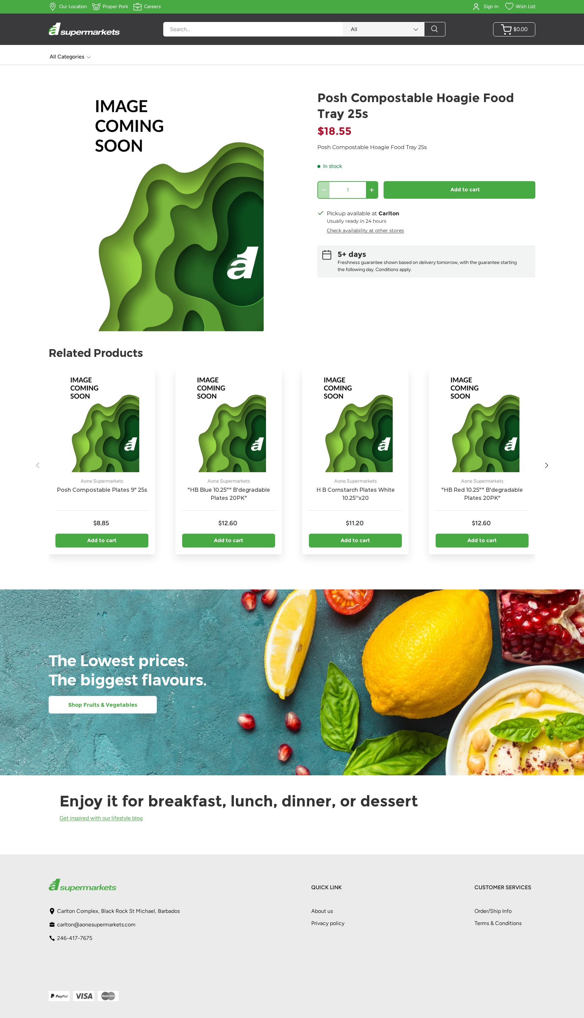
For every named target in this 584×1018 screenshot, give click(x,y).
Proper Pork (115, 6)
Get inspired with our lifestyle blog (101, 818)
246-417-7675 (74, 938)
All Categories (67, 56)
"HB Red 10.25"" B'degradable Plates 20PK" (482, 494)
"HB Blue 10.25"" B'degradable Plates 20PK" (229, 494)
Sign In (491, 6)
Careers (152, 6)
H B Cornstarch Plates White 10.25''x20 (355, 494)
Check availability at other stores (365, 230)
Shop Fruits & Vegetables (102, 705)
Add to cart (465, 190)
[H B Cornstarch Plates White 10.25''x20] (355, 421)
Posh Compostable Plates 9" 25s (102, 490)
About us (322, 911)
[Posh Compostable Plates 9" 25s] (101, 421)
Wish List (525, 6)
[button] (514, 29)
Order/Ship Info (493, 911)
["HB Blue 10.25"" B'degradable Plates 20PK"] (228, 421)
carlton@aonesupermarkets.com (96, 924)
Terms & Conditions (497, 923)
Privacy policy (327, 923)
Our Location (73, 6)
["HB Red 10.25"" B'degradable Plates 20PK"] (482, 421)
